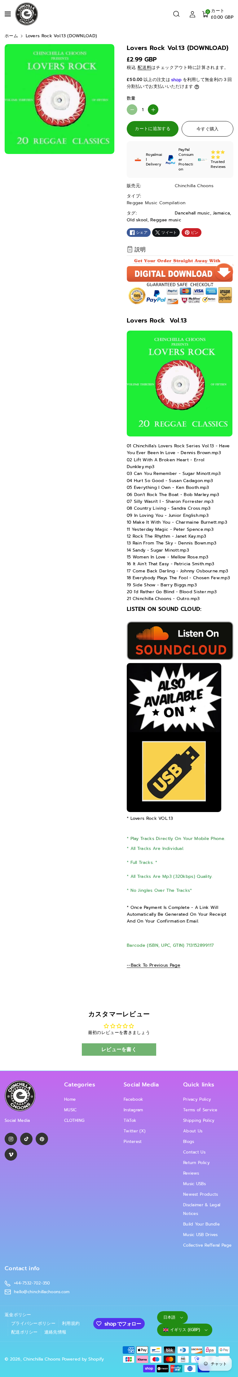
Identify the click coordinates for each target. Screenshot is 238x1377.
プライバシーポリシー (33, 1323)
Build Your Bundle (201, 1224)
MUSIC (70, 1110)
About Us (192, 1131)
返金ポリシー (18, 1315)
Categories (79, 1084)
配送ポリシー (24, 1332)
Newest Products (200, 1194)
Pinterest (133, 1141)
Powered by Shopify (83, 1359)
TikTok (130, 1120)
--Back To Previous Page (153, 965)
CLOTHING (74, 1120)
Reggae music (165, 220)
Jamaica (221, 213)
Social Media (141, 1084)
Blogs (188, 1141)
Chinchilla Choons (41, 1359)
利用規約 (71, 1323)
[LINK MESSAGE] (174, 737)
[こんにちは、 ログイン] (192, 14)
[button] (8, 14)
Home (70, 1099)
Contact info (22, 1268)
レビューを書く (119, 1049)
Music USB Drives (200, 1235)
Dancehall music (192, 213)
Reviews (191, 1173)
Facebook (133, 1099)
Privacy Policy (197, 1099)
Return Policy (196, 1163)
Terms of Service (200, 1110)
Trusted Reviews (218, 164)
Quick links (198, 1084)
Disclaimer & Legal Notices (201, 1209)
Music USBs (194, 1184)
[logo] (20, 1096)
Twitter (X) (134, 1131)
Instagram (133, 1110)
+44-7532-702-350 (32, 1283)
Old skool (137, 220)
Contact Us (194, 1152)
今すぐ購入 (207, 129)
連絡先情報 (55, 1332)
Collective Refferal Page (207, 1245)
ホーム (11, 36)
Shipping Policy (199, 1120)
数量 (131, 98)
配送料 (144, 67)
